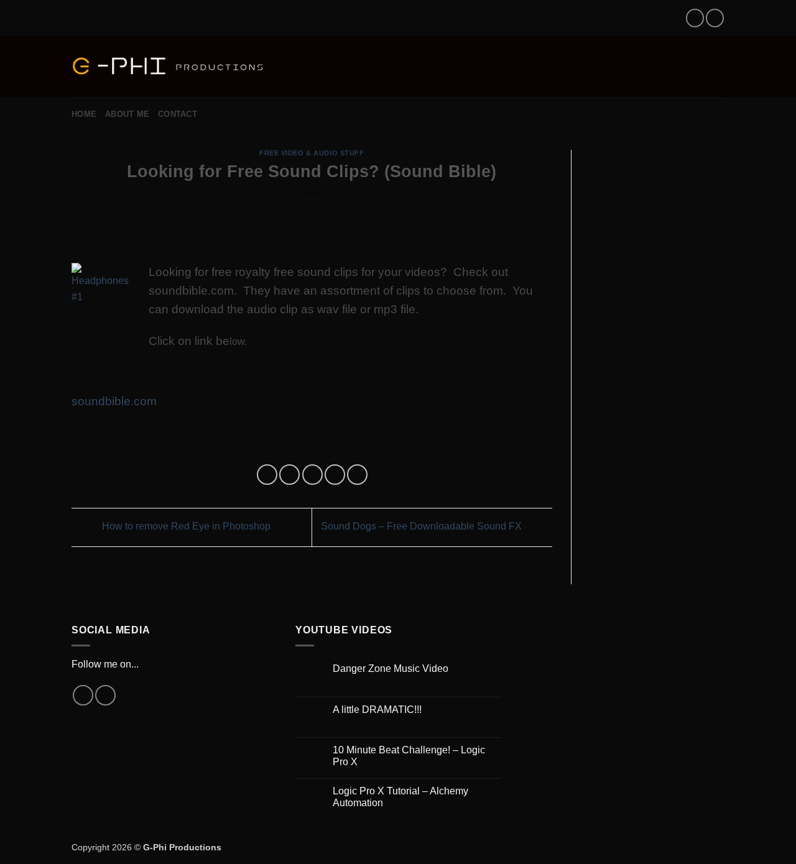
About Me (127, 114)
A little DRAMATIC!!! (377, 709)
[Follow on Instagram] (695, 18)
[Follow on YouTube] (715, 18)
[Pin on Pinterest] (335, 474)
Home (84, 114)
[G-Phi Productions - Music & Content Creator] (169, 67)
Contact (177, 114)
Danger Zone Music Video (390, 668)
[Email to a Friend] (312, 474)
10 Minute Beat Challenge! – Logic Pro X (409, 756)
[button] (289, 65)
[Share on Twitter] (289, 474)
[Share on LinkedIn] (357, 474)
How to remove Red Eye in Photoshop (185, 526)
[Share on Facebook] (267, 474)
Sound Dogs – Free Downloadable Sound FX (422, 526)
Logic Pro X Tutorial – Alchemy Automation (400, 797)
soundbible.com (114, 401)
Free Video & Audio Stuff (311, 153)
